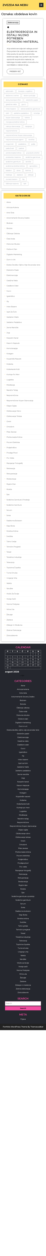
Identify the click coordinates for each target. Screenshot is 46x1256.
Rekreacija (11, 468)
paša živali (10, 148)
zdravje (30, 175)
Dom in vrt (11, 260)
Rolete (9, 489)
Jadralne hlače (13, 317)
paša (33, 144)
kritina (27, 118)
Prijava (23, 1019)
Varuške (10, 588)
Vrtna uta (10, 609)
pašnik (21, 148)
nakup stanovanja (13, 126)
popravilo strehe (32, 153)
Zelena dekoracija (14, 630)
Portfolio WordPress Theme (15, 1027)
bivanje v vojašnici (25, 91)
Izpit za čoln (12, 312)
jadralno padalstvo (21, 113)
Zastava (10, 620)
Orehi (9, 421)
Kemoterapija (12, 348)
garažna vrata (11, 104)
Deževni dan (12, 249)
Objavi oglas (12, 406)
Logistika (10, 380)
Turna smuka (12, 573)
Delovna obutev (13, 244)
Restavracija (11, 479)
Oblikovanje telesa (14, 416)
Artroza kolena (13, 207)
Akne (9, 202)
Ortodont (10, 427)
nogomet (9, 144)
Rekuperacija (12, 474)
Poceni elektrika (13, 442)
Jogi (8, 333)
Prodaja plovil (12, 453)
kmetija (37, 113)
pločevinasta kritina (13, 153)
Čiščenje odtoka (13, 233)
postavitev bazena (13, 157)
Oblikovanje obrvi (14, 411)
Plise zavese (11, 432)
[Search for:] (23, 1003)
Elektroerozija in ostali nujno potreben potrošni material (23, 36)
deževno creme (12, 95)
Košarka (10, 364)
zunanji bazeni (11, 179)
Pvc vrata (10, 458)
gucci (24, 104)
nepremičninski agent (14, 140)
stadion (9, 170)
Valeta (9, 583)
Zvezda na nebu (15, 5)
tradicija (9, 175)
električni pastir (32, 100)
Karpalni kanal (12, 338)
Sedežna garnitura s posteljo (18, 500)
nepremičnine (11, 131)
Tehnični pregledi (13, 547)
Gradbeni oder (13, 286)
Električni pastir (13, 270)
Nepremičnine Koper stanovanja (20, 401)
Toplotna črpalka (14, 568)
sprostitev (33, 166)
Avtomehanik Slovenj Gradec (18, 218)
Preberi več (14, 70)
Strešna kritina (12, 531)
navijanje (28, 126)
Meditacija (11, 385)
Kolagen (10, 354)
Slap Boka (11, 526)
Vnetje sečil (11, 599)
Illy (8, 301)
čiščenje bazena (12, 184)
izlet (7, 113)
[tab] (41, 5)
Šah (8, 494)
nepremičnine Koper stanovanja (19, 135)
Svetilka (10, 536)
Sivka (9, 515)
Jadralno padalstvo (14, 322)
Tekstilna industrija (14, 557)
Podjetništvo (12, 448)
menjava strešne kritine (15, 122)
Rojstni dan (11, 484)
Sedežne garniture (14, 505)
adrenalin (9, 91)
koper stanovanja (13, 118)
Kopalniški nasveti (14, 359)
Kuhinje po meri (13, 374)
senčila (28, 162)
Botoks (9, 228)
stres (18, 170)
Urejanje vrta (12, 578)
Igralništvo (11, 296)
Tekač (9, 552)
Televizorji (10, 562)
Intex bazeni (11, 109)
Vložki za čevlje (13, 594)
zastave (20, 175)
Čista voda (11, 239)
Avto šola (10, 213)
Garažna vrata (12, 280)
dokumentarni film (13, 100)
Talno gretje (11, 541)
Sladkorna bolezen (14, 521)
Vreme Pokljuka (13, 604)
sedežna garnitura (33, 157)
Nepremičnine (12, 395)
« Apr (22, 675)
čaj (23, 179)
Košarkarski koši (13, 369)
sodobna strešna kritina (15, 166)
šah (25, 184)
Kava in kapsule (13, 343)
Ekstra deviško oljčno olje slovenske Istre (23, 265)
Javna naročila (12, 327)
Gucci (9, 291)
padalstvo (22, 144)
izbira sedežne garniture (30, 109)
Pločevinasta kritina (14, 437)
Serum (9, 510)
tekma (28, 170)
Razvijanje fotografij (15, 463)
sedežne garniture (13, 162)
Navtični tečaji (12, 390)
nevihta (31, 140)
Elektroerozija (13, 22)
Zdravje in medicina (14, 625)
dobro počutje (29, 95)
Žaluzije (10, 615)
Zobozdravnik (12, 635)
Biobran (10, 223)
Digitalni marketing (14, 254)
